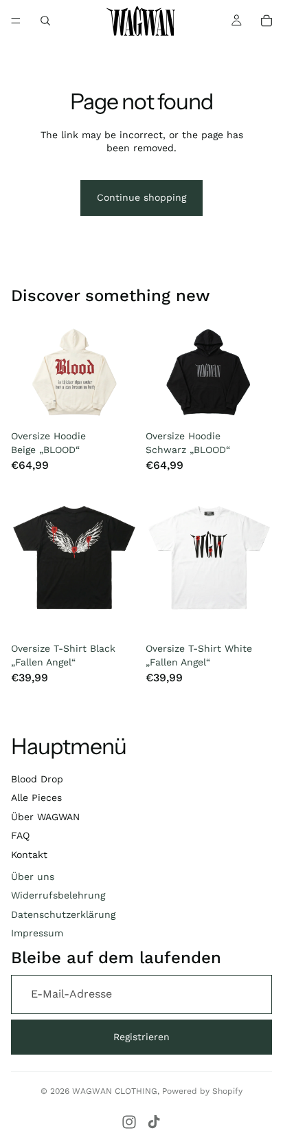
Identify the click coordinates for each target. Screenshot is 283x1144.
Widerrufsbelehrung (58, 895)
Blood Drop (37, 778)
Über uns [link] (32, 876)
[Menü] (16, 20)
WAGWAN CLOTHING (114, 1091)
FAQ (20, 835)
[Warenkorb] (266, 21)
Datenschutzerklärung (63, 914)
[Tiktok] (154, 1122)
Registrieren (141, 1036)
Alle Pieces (36, 797)
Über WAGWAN (45, 816)
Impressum (37, 932)
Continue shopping (141, 197)
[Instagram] (129, 1122)
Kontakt (29, 854)
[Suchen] (45, 21)
